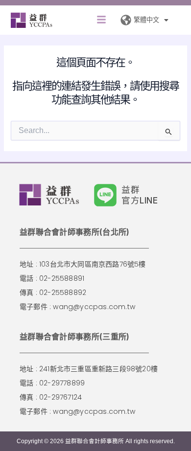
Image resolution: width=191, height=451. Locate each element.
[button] (101, 20)
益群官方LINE (139, 194)
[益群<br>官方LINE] (105, 195)
